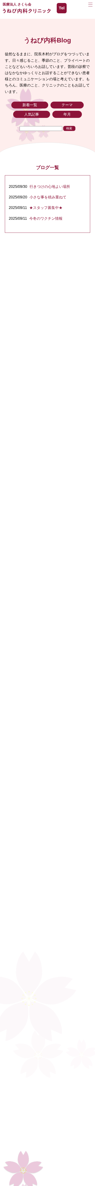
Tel (62, 8)
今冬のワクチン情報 (45, 218)
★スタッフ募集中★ (45, 208)
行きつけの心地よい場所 (50, 187)
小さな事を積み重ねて (48, 197)
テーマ (67, 105)
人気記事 (31, 114)
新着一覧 (29, 105)
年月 (67, 114)
